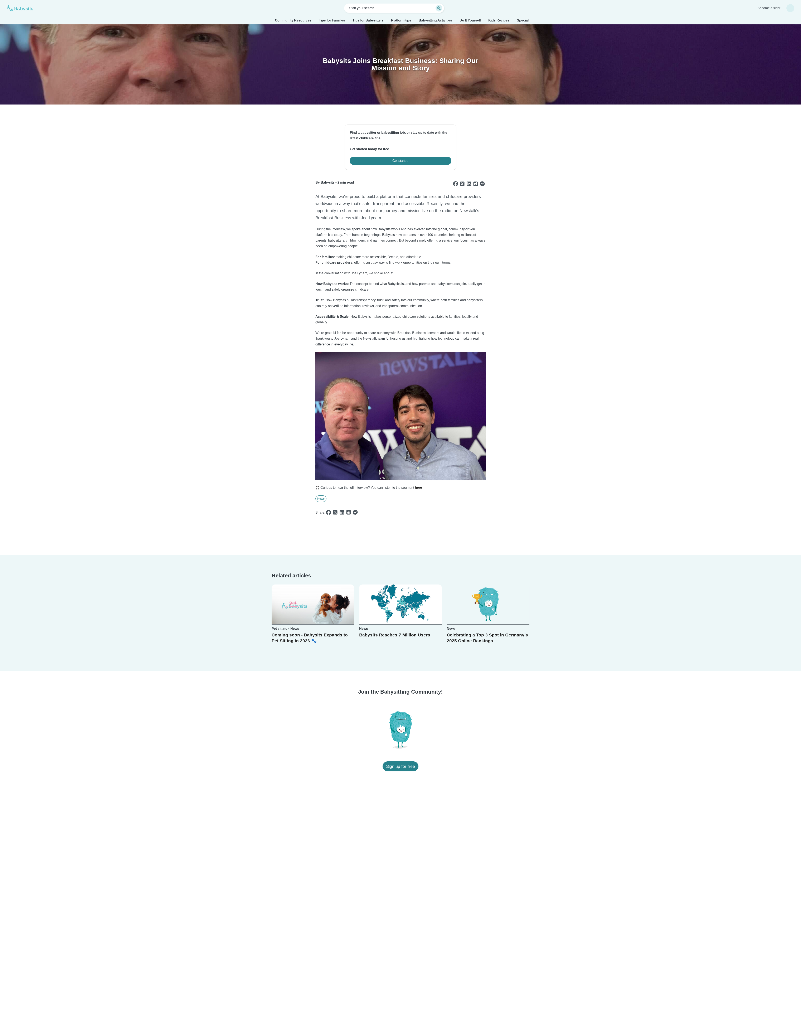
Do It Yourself (470, 20)
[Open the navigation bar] (790, 8)
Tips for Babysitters (368, 20)
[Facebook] (455, 184)
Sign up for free (400, 766)
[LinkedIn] (469, 184)
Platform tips (401, 20)
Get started (400, 160)
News (321, 498)
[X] (462, 184)
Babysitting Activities (435, 20)
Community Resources (293, 20)
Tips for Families (332, 20)
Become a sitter (768, 8)
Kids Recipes (498, 20)
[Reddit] (475, 184)
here (418, 487)
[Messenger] (482, 184)
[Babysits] (20, 8)
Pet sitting (279, 628)
